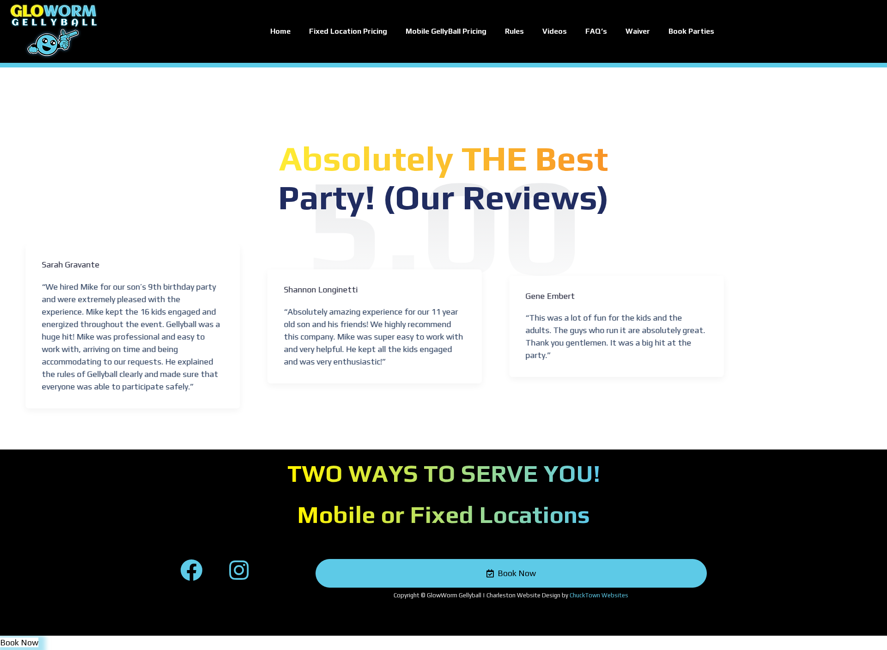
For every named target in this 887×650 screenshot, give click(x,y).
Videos (554, 31)
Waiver (638, 31)
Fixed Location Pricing (348, 31)
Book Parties (691, 31)
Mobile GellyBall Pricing (446, 31)
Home (280, 31)
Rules (514, 31)
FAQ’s (596, 31)
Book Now (19, 642)
